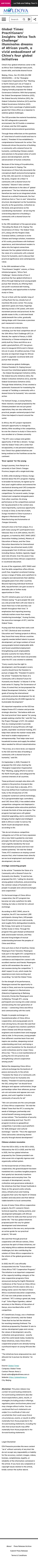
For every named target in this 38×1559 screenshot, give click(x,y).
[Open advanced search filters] (29, 19)
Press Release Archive (22, 1546)
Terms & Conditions (19, 1555)
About (9, 1546)
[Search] (23, 19)
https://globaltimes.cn (18, 1377)
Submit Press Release (19, 1551)
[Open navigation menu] (4, 19)
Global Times (13, 1366)
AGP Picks (5, 3)
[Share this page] (34, 19)
